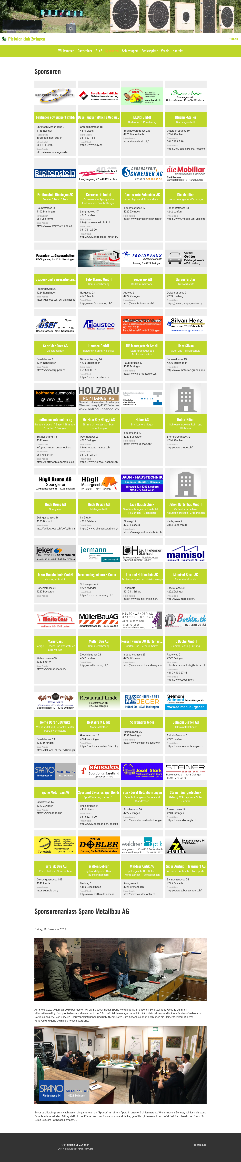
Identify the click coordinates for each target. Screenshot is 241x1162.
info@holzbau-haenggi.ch (95, 447)
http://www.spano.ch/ (49, 812)
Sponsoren (112, 50)
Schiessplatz (150, 50)
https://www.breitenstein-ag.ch (54, 226)
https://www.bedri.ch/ (136, 141)
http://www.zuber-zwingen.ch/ (184, 890)
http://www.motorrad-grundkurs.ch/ (187, 370)
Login (235, 39)
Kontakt (178, 50)
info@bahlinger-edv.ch (49, 137)
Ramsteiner (85, 50)
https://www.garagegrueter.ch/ (184, 303)
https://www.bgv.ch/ (92, 145)
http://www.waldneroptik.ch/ (140, 894)
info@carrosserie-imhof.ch (95, 222)
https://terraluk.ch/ (47, 890)
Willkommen (66, 50)
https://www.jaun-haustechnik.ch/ (143, 532)
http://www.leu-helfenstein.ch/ (141, 598)
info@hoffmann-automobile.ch (54, 447)
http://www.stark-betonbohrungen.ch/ (145, 820)
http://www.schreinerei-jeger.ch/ (141, 742)
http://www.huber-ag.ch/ (137, 443)
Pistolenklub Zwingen (26, 39)
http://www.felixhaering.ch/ (96, 303)
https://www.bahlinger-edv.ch (53, 152)
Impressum (200, 1144)
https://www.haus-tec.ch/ (94, 377)
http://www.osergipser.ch (51, 370)
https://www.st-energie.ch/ (182, 820)
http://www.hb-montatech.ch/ (140, 373)
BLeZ (99, 50)
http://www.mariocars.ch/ (51, 669)
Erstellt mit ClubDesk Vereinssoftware (75, 1149)
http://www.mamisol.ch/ (181, 598)
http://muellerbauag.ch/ (94, 665)
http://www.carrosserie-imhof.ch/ (99, 236)
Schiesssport (130, 50)
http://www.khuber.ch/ (180, 447)
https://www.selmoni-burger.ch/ (185, 746)
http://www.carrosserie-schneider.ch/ (144, 218)
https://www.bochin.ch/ (180, 679)
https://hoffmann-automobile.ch (55, 462)
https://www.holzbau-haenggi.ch (99, 462)
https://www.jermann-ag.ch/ (96, 595)
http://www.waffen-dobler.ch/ (97, 894)
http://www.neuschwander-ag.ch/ (142, 665)
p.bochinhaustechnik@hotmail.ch (186, 665)
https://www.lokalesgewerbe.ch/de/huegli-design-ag (110, 528)
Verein (165, 50)
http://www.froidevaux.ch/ (138, 303)
